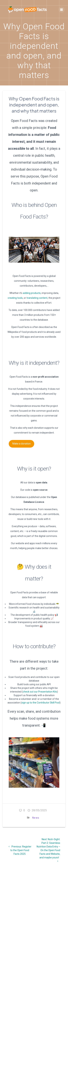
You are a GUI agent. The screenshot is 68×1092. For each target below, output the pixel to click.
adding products (32, 293)
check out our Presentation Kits (40, 691)
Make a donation (21, 443)
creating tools (15, 297)
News (35, 817)
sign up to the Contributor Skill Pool (40, 702)
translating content (37, 297)
